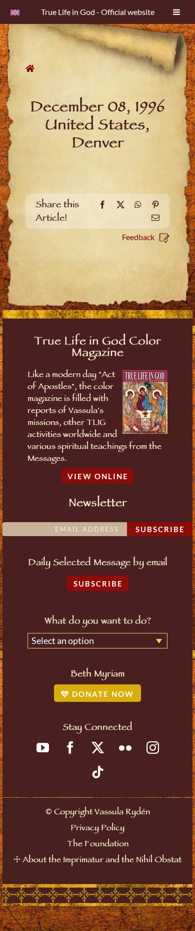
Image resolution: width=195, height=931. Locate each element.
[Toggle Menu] (176, 12)
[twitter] (98, 747)
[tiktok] (98, 772)
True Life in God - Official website (97, 11)
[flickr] (125, 747)
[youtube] (42, 747)
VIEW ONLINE (98, 476)
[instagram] (152, 747)
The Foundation (97, 845)
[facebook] (70, 747)
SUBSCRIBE (98, 583)
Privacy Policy (97, 829)
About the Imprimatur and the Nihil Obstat (102, 861)
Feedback (138, 237)
